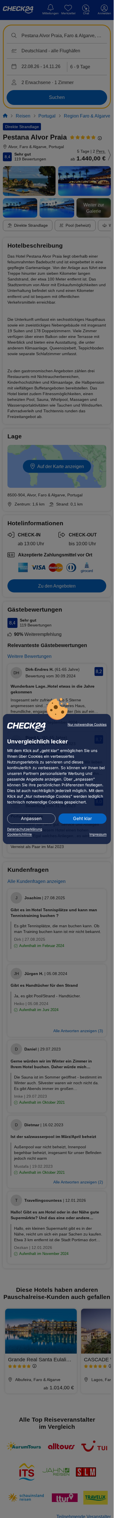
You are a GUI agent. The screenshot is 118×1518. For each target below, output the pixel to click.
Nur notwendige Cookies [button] (87, 725)
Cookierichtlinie (19, 834)
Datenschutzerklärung (24, 829)
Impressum (98, 834)
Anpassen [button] (31, 818)
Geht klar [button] (82, 818)
